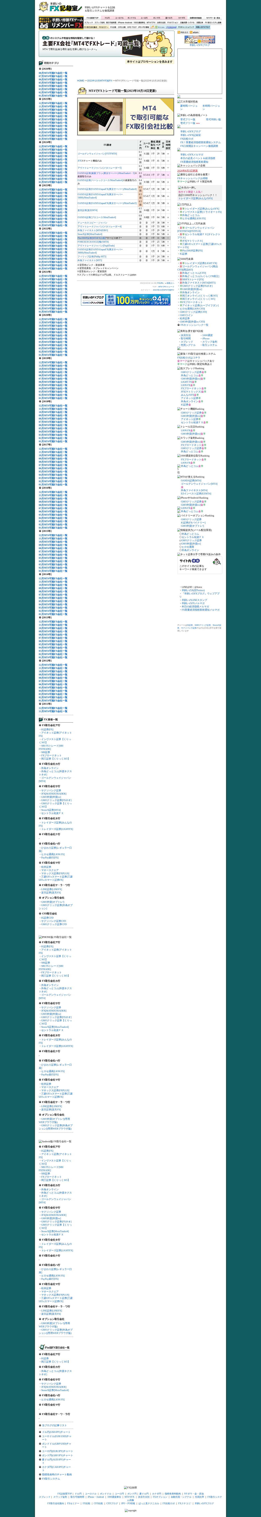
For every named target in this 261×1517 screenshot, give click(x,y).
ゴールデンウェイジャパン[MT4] (199, 483)
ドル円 (107, 17)
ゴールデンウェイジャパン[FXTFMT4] (97, 153)
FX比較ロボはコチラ (188, 357)
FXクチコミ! (184, 1503)
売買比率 (199, 22)
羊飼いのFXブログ (202, 27)
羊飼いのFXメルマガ (191, 154)
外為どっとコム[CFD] (194, 272)
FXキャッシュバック (186, 27)
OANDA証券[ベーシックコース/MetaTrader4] (100, 180)
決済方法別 (161, 22)
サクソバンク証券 (51, 790)
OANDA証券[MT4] (191, 480)
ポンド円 (156, 17)
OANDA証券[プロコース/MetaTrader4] (97, 217)
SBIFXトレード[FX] (193, 279)
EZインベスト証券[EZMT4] (196, 493)
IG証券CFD (47, 917)
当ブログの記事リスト (54, 1425)
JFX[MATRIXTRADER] (53, 793)
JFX (80, 160)
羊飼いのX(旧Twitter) (193, 590)
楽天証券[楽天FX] (51, 892)
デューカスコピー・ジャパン (92, 222)
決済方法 (186, 335)
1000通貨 (207, 335)
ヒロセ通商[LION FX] (53, 854)
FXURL (160, 283)
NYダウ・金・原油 (213, 17)
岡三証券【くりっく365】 (55, 758)
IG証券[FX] (47, 729)
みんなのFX (187, 394)
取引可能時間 (111, 22)
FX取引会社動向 (90, 27)
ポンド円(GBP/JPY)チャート (57, 1455)
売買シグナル (188, 345)
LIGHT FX (186, 381)
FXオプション (172, 22)
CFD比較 (121, 27)
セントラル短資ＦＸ (52, 813)
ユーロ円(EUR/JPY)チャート (57, 1451)
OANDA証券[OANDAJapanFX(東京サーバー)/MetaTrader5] (107, 203)
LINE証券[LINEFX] (51, 889)
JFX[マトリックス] (192, 240)
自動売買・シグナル (187, 22)
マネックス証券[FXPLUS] (55, 873)
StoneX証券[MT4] (51, 809)
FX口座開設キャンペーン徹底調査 (199, 146)
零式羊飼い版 (213, 119)
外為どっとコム (191, 215)
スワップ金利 (99, 22)
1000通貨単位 (139, 22)
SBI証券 (45, 752)
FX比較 (113, 27)
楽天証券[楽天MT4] (87, 210)
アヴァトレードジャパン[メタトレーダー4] (100, 226)
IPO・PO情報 (143, 27)
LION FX (185, 385)
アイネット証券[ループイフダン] (200, 305)
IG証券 (45, 1358)
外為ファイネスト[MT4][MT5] (199, 282)
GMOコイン (186, 315)
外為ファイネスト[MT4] (194, 490)
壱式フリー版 (187, 123)
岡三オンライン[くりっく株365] (200, 295)
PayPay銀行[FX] (49, 857)
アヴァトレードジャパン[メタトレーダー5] (100, 168)
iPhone (206, 338)
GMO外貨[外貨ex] (51, 796)
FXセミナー (103, 27)
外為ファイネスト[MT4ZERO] (93, 230)
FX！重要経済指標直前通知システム (200, 142)
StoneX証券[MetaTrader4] (55, 1026)
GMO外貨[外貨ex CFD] (192, 321)
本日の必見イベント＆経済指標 (197, 158)
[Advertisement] (176, 8)
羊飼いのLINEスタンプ (194, 600)
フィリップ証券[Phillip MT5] (92, 256)
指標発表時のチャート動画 (57, 1474)
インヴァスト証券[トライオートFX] (202, 211)
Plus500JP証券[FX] (192, 250)
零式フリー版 (187, 119)
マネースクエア (50, 870)
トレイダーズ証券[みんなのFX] (195, 198)
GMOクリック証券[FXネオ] (56, 800)
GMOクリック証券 (191, 372)
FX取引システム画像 (213, 22)
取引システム (209, 345)
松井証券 (46, 866)
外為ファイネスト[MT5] (90, 260)
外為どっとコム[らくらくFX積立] (200, 276)
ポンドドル (132, 17)
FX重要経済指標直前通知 (194, 161)
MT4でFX (151, 22)
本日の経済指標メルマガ (195, 606)
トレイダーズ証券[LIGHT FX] (201, 263)
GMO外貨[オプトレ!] (52, 901)
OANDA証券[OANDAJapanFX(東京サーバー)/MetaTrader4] (107, 189)
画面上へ (170, 283)
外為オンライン (50, 768)
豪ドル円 (169, 17)
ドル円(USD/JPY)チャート (56, 1432)
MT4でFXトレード (106, 45)
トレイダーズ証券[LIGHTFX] (57, 829)
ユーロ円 (144, 17)
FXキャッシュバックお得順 (192, 178)
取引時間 (186, 338)
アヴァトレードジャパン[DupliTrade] (96, 245)
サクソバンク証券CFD (53, 921)
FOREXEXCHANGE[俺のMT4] (93, 242)
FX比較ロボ (171, 27)
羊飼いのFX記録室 (190, 135)
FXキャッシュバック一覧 (194, 324)
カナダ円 (181, 17)
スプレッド (88, 22)
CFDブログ (131, 27)
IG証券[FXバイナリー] (193, 522)
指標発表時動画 (195, 17)
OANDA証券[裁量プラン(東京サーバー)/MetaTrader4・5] (106, 173)
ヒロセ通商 (188, 546)
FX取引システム (51, 1478)
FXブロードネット (51, 755)
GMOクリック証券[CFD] (193, 311)
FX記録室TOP (92, 17)
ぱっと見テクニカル (157, 27)
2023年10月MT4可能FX (99, 80)
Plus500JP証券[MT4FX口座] (92, 238)
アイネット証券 (189, 398)
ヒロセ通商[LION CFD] (192, 308)
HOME (80, 80)
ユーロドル (119, 17)
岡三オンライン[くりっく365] (198, 298)
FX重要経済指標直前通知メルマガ (201, 609)
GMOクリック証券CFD (54, 924)
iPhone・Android (125, 22)
